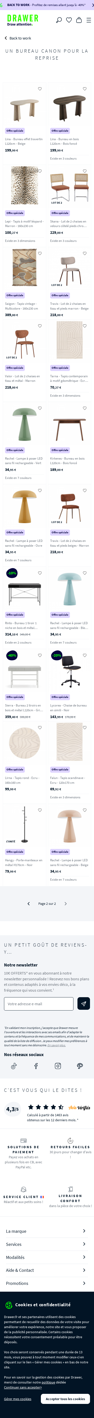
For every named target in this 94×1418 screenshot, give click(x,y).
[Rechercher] (59, 20)
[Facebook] (36, 1066)
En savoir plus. (56, 1045)
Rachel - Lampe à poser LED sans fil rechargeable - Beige (69, 862)
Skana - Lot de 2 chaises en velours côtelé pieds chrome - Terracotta (69, 226)
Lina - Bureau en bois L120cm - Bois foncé (64, 141)
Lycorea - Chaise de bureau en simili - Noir (68, 707)
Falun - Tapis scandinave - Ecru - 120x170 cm (67, 780)
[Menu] (89, 20)
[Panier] (79, 20)
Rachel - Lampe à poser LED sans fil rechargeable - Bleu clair (69, 628)
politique (48, 1382)
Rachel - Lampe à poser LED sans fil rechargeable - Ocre (24, 543)
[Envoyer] (83, 1003)
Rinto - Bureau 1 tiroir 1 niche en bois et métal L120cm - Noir (21, 628)
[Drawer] (23, 20)
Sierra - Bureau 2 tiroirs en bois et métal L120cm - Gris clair (23, 710)
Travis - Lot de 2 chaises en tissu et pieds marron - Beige (69, 306)
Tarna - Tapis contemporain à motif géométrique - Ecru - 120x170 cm (69, 381)
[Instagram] (58, 1066)
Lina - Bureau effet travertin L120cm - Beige (24, 141)
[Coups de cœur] (69, 20)
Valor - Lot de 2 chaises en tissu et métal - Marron (22, 378)
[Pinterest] (80, 1066)
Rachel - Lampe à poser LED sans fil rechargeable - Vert (24, 460)
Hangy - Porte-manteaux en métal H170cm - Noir (23, 862)
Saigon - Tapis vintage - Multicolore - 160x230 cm (21, 306)
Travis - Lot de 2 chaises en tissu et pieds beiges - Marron (69, 543)
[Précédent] (28, 903)
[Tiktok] (14, 1066)
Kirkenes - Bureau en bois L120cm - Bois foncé (67, 460)
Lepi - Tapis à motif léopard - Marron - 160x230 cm (24, 223)
